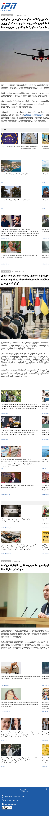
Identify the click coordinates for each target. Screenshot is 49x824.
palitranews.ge (5, 494)
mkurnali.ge (5, 685)
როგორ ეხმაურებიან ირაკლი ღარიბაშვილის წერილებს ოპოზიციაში (17, 487)
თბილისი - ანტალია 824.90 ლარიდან (14, 174)
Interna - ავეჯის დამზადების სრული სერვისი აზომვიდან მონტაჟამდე (17, 520)
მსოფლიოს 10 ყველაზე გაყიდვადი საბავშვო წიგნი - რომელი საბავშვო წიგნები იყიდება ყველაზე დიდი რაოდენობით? (20, 704)
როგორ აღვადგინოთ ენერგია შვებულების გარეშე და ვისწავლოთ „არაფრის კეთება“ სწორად (20, 677)
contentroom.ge (6, 528)
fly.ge (2, 182)
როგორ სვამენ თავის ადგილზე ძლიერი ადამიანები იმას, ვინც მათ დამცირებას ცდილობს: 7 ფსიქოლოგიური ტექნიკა (20, 760)
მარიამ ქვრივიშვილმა (34, 115)
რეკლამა (24, 791)
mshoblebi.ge (5, 711)
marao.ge (4, 741)
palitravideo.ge (5, 238)
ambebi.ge (4, 413)
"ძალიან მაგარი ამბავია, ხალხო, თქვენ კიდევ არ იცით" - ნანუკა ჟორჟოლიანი (19, 256)
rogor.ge (3, 767)
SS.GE (4, 130)
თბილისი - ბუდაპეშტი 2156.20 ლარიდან (15, 200)
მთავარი (23, 789)
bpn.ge (3, 468)
